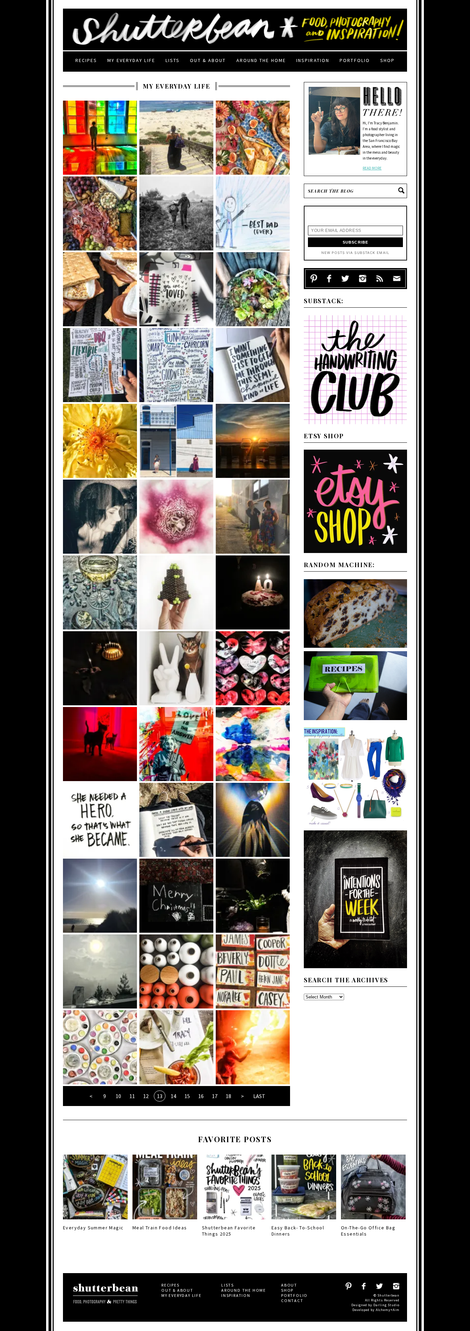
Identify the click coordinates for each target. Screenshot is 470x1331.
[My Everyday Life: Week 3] (100, 820)
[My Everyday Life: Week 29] (176, 138)
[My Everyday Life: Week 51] (176, 896)
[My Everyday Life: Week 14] (176, 517)
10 (118, 1096)
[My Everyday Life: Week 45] (176, 1047)
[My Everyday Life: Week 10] (253, 592)
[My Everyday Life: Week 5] (176, 744)
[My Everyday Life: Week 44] (253, 1047)
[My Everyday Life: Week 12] (100, 592)
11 (132, 1096)
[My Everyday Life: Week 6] (100, 744)
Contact (292, 1300)
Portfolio (355, 60)
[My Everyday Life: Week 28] (253, 138)
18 (228, 1096)
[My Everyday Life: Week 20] (176, 365)
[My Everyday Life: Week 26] (176, 213)
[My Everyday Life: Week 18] (100, 441)
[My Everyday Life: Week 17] (176, 441)
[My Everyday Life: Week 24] (100, 289)
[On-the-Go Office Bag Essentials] (373, 1221)
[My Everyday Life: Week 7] (253, 668)
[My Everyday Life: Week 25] (253, 213)
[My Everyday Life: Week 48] (176, 971)
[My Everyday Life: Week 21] (100, 365)
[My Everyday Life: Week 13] (253, 517)
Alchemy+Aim (387, 1310)
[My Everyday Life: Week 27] (100, 213)
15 (187, 1096)
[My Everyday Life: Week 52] (100, 896)
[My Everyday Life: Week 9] (100, 668)
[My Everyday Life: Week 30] (100, 138)
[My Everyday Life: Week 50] (253, 896)
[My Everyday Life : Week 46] (100, 1047)
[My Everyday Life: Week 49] (100, 971)
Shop (387, 60)
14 (173, 1096)
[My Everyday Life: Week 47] (253, 971)
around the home (261, 60)
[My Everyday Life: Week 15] (100, 517)
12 (146, 1096)
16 (201, 1096)
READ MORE (372, 168)
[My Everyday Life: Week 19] (253, 365)
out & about (208, 60)
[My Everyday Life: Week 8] (176, 668)
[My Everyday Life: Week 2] (176, 820)
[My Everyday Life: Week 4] (253, 744)
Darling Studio (386, 1305)
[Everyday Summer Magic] (95, 1221)
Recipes (86, 60)
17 (214, 1096)
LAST (259, 1096)
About (289, 1285)
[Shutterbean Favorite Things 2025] (234, 1221)
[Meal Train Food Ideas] (164, 1221)
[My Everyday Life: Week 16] (253, 441)
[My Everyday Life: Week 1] (253, 820)
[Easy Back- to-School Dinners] (303, 1221)
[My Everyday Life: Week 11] (176, 592)
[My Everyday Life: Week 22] (253, 289)
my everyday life (131, 60)
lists (172, 60)
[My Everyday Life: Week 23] (176, 289)
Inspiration (312, 60)
